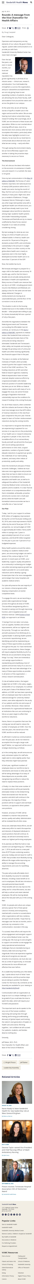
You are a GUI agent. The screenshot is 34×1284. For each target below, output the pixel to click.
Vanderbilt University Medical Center (13, 1230)
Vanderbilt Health (7, 1227)
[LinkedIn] (17, 1215)
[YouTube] (8, 1215)
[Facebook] (6, 1215)
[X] (14, 1215)
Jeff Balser (24, 1062)
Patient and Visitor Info (9, 1261)
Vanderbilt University (24, 1264)
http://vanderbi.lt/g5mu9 (10, 988)
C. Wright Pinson (10, 1062)
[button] (3, 2)
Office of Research (23, 1267)
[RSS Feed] (3, 1215)
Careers (4, 1279)
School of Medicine (24, 1261)
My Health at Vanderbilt (9, 1237)
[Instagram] (11, 1215)
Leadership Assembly (11, 1068)
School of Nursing (7, 1264)
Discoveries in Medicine (9, 1240)
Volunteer (21, 1273)
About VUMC (22, 1279)
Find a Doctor (6, 1256)
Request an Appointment (9, 1246)
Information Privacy (8, 1276)
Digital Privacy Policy (24, 1276)
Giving (4, 1273)
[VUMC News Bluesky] (20, 1215)
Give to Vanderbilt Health (9, 1224)
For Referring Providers (9, 1243)
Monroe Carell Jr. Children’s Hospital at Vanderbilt (17, 1234)
